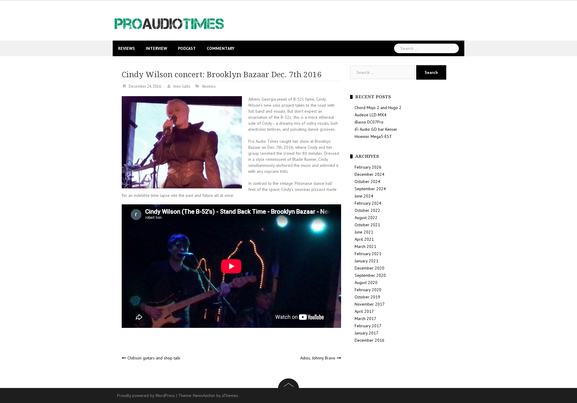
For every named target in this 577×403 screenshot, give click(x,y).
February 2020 (368, 289)
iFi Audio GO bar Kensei (376, 129)
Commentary (220, 48)
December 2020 (369, 268)
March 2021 (365, 246)
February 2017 (368, 325)
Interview (156, 48)
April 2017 (364, 311)
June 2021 (364, 232)
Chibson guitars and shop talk (153, 358)
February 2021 (368, 253)
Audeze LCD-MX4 (370, 115)
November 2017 (370, 304)
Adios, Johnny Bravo (317, 358)
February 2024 (368, 203)
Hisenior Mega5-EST (373, 136)
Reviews (126, 48)
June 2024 (364, 196)
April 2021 (364, 239)
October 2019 (367, 297)
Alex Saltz (181, 86)
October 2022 (367, 210)
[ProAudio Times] (169, 20)
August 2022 (366, 217)
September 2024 (370, 188)
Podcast (187, 48)
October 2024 (367, 181)
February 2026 (368, 167)
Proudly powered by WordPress (146, 395)
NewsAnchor (204, 395)
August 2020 (366, 282)
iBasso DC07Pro (369, 122)
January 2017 (366, 333)
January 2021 (366, 261)
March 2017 (365, 318)
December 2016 (369, 340)
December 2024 (369, 174)
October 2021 (367, 224)
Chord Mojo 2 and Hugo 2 (378, 107)
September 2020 (370, 275)
